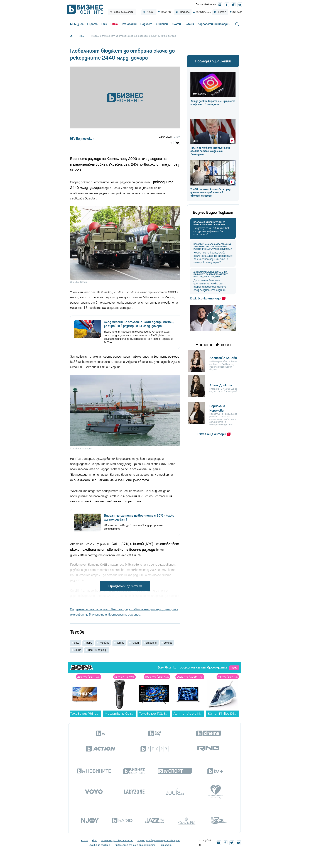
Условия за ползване (99, 845)
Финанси (162, 24)
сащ (76, 642)
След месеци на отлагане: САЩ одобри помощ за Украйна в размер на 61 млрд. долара (139, 324)
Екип (94, 840)
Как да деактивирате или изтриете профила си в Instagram (212, 102)
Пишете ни (166, 845)
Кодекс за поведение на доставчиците (159, 840)
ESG (104, 24)
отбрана (151, 642)
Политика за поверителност (117, 840)
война (77, 649)
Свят (114, 24)
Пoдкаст (146, 24)
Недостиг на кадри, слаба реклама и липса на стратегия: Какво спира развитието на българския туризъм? (212, 246)
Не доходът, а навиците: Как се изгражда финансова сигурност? (211, 223)
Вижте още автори (210, 434)
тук (234, 667)
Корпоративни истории (214, 24)
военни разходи (97, 649)
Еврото (92, 24)
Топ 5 (196, 182)
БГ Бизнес (77, 24)
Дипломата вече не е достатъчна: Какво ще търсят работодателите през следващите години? (210, 274)
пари (89, 642)
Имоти (176, 24)
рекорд (168, 642)
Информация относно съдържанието (135, 845)
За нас (84, 840)
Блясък (189, 24)
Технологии (129, 24)
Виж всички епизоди (205, 298)
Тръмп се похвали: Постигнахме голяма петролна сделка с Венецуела (210, 151)
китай (120, 642)
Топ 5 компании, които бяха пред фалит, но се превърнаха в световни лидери (210, 192)
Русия (135, 642)
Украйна (104, 642)
